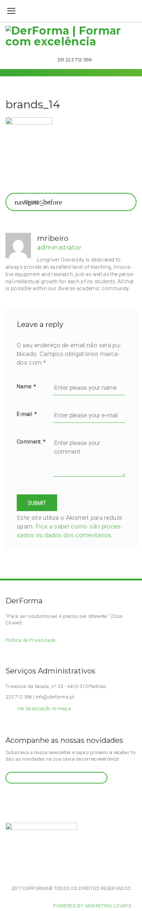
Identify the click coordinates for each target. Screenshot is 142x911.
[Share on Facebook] (8, 177)
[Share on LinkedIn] (49, 177)
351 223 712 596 (74, 59)
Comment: (31, 442)
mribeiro (52, 238)
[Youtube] (26, 797)
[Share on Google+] (36, 177)
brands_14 (37, 202)
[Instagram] (8, 797)
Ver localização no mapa (44, 708)
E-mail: (27, 414)
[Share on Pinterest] (63, 177)
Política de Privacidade (30, 640)
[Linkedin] (35, 797)
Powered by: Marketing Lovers (92, 905)
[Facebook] (17, 797)
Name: (26, 386)
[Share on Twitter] (21, 177)
